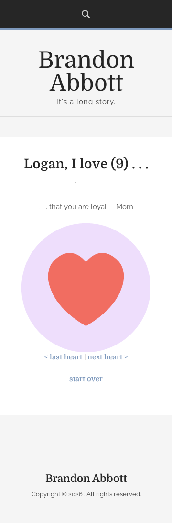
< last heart (63, 357)
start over (86, 379)
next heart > (107, 357)
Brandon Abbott (86, 71)
